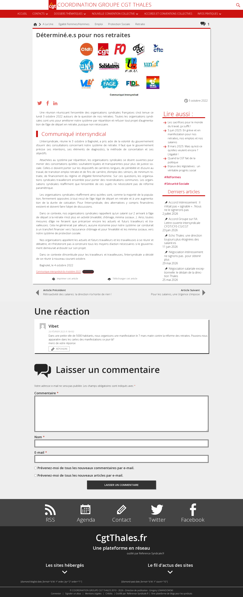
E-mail (40, 452)
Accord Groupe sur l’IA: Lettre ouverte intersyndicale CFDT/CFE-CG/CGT (182, 222)
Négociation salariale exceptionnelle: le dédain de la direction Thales (184, 272)
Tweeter (39, 103)
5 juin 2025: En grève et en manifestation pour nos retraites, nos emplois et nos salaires (185, 136)
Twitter (157, 519)
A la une (48, 24)
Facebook (192, 519)
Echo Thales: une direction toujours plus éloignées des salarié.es (183, 239)
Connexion (56, 593)
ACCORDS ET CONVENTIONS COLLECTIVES (168, 13)
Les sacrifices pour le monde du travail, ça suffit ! (185, 124)
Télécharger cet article (124, 278)
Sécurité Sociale (176, 184)
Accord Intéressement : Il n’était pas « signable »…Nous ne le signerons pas (182, 206)
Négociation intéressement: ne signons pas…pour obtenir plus (184, 255)
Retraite (140, 24)
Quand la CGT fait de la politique (181, 160)
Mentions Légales (93, 593)
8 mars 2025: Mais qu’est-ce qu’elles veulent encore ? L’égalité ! (185, 150)
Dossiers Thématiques (68, 13)
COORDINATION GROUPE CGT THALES (104, 4)
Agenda (86, 519)
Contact (121, 519)
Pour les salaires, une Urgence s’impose (175, 292)
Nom (39, 437)
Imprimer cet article (67, 278)
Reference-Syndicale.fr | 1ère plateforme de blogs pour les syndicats (159, 593)
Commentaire (46, 393)
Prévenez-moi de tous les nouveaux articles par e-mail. (80, 475)
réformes (172, 177)
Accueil (22, 13)
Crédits (108, 593)
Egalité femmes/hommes (74, 24)
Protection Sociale (119, 24)
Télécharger (88, 271)
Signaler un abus (73, 593)
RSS (50, 519)
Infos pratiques (208, 13)
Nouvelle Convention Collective (113, 13)
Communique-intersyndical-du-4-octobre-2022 (58, 271)
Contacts (38, 13)
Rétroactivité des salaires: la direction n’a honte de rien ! (77, 292)
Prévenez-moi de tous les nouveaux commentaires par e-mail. (85, 468)
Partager (47, 103)
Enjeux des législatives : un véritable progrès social (184, 168)
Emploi (99, 24)
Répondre (62, 348)
